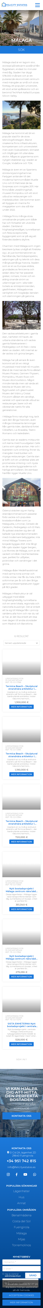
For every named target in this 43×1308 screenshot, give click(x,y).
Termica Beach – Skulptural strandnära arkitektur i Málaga (22, 689)
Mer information (21, 707)
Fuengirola (21, 1227)
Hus (21, 1197)
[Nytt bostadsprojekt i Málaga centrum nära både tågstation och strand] (21, 864)
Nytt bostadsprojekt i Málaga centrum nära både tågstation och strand (21, 891)
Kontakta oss (21, 1115)
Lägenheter (21, 1191)
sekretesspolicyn (13, 1276)
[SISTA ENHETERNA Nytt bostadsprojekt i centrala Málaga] (21, 999)
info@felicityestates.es (21, 1167)
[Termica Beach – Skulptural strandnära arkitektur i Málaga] (21, 662)
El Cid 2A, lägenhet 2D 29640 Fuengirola (23, 1154)
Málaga (21, 1233)
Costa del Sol (21, 1221)
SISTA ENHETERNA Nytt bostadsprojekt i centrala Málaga (21, 1026)
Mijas (21, 1239)
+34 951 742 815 (21, 1161)
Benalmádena (21, 1215)
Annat (21, 1203)
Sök (21, 50)
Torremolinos (21, 1245)
